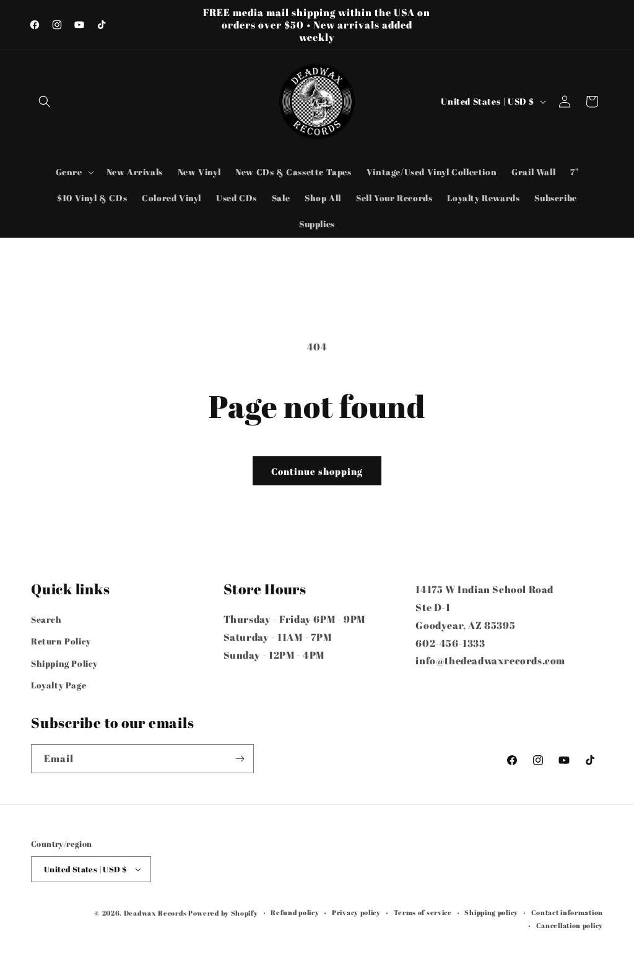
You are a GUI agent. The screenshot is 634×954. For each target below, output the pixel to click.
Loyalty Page (58, 685)
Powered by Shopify (223, 912)
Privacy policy (356, 912)
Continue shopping (317, 471)
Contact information (567, 912)
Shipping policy (491, 912)
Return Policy (61, 641)
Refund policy (295, 912)
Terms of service (423, 912)
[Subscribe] (239, 758)
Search (46, 619)
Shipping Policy (64, 663)
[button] (44, 101)
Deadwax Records (155, 912)
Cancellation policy (569, 925)
